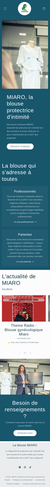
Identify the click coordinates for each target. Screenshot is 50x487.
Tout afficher (7, 289)
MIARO (14, 477)
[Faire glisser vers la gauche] (19, 353)
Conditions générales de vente (34, 484)
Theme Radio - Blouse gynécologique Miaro (24, 329)
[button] (5, 8)
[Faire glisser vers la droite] (30, 353)
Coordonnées (40, 480)
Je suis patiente (23, 262)
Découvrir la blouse (20, 146)
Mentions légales (13, 484)
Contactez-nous (25, 433)
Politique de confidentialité (23, 480)
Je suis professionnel (24, 222)
